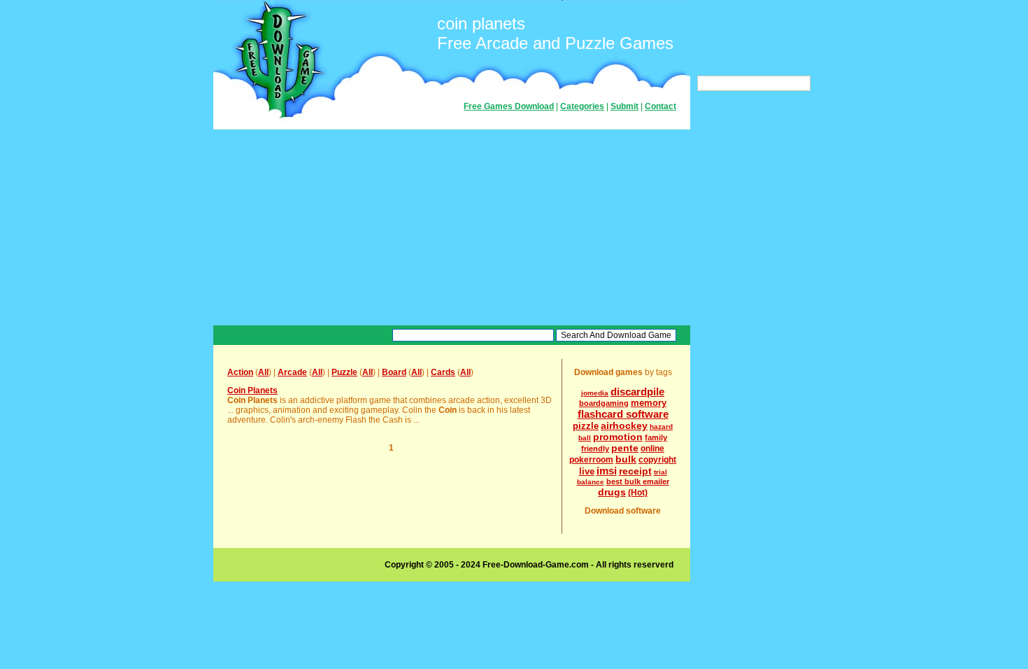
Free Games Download (509, 106)
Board (394, 372)
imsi (607, 471)
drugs (612, 492)
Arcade (292, 372)
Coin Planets (252, 390)
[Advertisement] (451, 227)
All (263, 372)
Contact (660, 106)
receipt (635, 471)
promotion (618, 436)
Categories (582, 106)
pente (624, 447)
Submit (624, 106)
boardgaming (604, 403)
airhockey (624, 425)
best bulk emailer (637, 481)
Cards (443, 372)
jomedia (594, 393)
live (586, 471)
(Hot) (638, 493)
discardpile (637, 391)
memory (648, 402)
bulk (625, 459)
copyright (657, 460)
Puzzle (344, 372)
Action (240, 372)
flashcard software (623, 414)
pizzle (586, 426)
